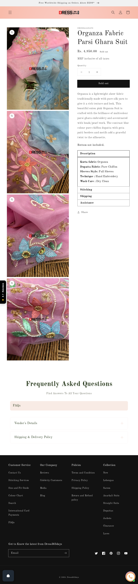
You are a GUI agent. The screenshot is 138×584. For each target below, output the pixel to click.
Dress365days (73, 577)
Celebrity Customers (51, 480)
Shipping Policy (80, 488)
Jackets (107, 518)
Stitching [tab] (86, 189)
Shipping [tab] (86, 196)
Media (43, 488)
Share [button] (84, 212)
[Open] (8, 575)
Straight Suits (111, 503)
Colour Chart (15, 495)
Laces (106, 533)
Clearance (108, 526)
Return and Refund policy (82, 497)
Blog (42, 495)
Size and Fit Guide (18, 488)
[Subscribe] (65, 553)
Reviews (44, 473)
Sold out (103, 83)
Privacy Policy (80, 480)
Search (12, 503)
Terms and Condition (83, 473)
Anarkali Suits (111, 495)
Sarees (107, 488)
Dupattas (108, 511)
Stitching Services (18, 480)
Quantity (81, 65)
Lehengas (108, 480)
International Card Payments (18, 513)
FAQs (11, 522)
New (105, 473)
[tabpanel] (103, 171)
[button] (10, 12)
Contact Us (14, 473)
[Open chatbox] (130, 577)
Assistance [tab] (87, 203)
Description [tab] (87, 153)
